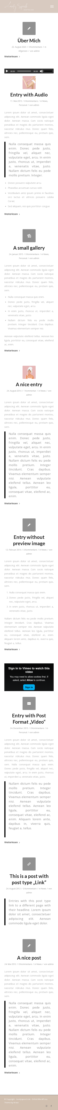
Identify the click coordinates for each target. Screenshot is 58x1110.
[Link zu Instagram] (46, 1106)
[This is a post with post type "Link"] (29, 864)
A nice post (29, 958)
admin (37, 51)
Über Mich (29, 40)
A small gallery (29, 248)
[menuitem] (52, 6)
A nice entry (29, 384)
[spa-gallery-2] (29, 372)
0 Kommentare (35, 47)
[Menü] (52, 6)
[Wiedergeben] (7, 71)
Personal (23, 105)
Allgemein (23, 51)
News (44, 101)
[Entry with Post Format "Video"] (29, 703)
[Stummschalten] (41, 71)
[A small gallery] (29, 235)
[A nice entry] (29, 945)
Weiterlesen (11, 56)
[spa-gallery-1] (29, 82)
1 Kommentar (30, 390)
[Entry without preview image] (29, 524)
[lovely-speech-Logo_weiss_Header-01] (24, 6)
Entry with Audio (29, 94)
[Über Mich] (29, 28)
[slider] (49, 71)
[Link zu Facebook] (51, 1106)
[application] (29, 71)
